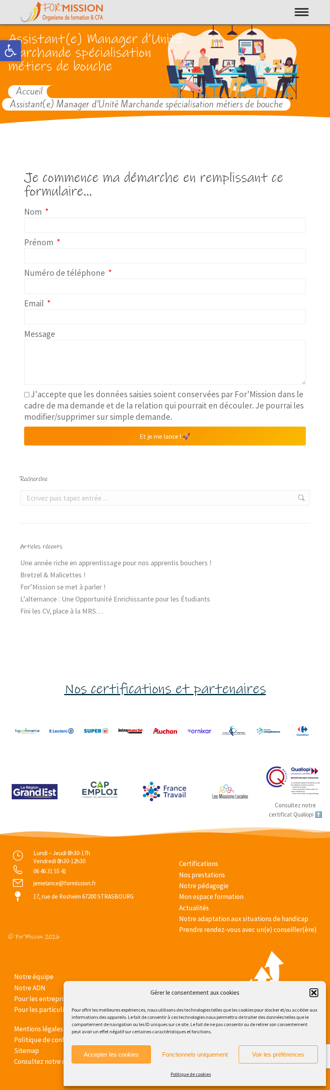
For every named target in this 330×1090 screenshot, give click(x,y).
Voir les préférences (278, 1054)
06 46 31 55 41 (49, 871)
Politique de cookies (191, 1074)
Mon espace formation (211, 896)
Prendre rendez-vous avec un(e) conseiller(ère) (248, 929)
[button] (10, 50)
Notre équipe (34, 976)
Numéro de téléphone (65, 272)
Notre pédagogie (204, 885)
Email (34, 303)
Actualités (194, 907)
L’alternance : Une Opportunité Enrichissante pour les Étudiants (115, 599)
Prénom (39, 242)
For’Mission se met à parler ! (63, 586)
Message (39, 333)
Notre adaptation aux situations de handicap (243, 918)
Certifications (198, 863)
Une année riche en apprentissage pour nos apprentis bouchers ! (116, 562)
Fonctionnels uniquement (195, 1054)
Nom (33, 211)
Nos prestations (202, 874)
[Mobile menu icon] (301, 12)
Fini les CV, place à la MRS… (61, 611)
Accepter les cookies (111, 1054)
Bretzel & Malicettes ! (53, 574)
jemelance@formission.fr (64, 883)
